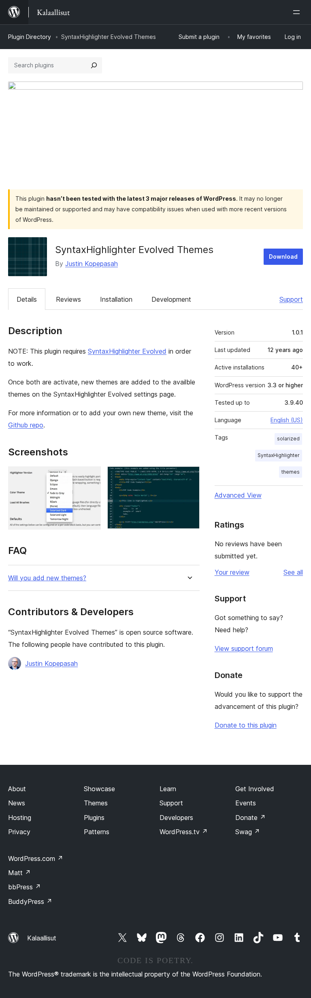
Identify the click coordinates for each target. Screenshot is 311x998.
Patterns (96, 832)
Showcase (99, 789)
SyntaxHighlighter (279, 455)
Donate (250, 817)
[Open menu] (298, 12)
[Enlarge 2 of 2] (189, 477)
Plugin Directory (29, 36)
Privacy (19, 832)
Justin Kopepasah (91, 264)
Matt (19, 873)
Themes (96, 803)
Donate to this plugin (246, 725)
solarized (288, 439)
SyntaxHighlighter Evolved (127, 351)
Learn (168, 789)
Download (283, 256)
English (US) (287, 419)
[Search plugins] (94, 65)
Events (245, 803)
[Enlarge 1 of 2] (90, 477)
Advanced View (238, 495)
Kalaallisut (41, 938)
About (17, 789)
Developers (176, 817)
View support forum (244, 648)
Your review (232, 572)
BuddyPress (30, 901)
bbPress (24, 887)
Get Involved (254, 789)
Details (27, 299)
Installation (116, 299)
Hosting (19, 817)
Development (171, 299)
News (16, 803)
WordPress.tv (184, 832)
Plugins (94, 817)
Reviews (68, 299)
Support (291, 299)
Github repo (25, 425)
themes (290, 472)
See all (293, 572)
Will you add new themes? (47, 578)
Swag (247, 832)
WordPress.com (35, 858)
